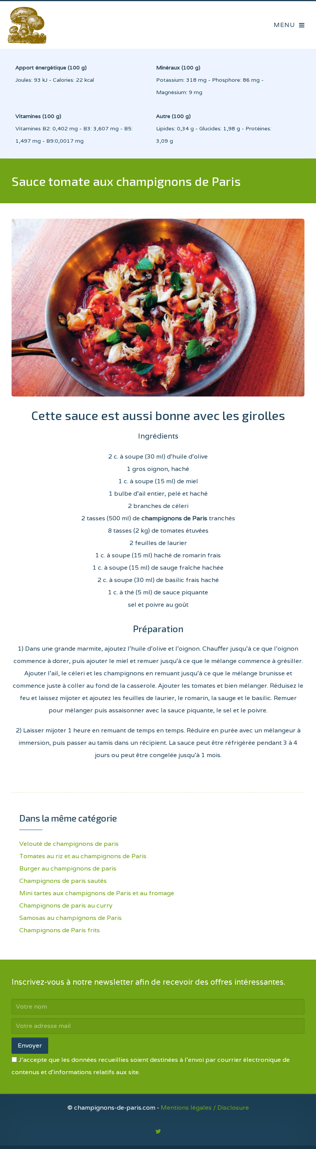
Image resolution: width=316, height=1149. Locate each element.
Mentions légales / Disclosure (205, 1107)
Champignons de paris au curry (66, 905)
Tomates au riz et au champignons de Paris (82, 856)
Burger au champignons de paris (67, 868)
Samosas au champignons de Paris (70, 918)
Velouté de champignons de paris (69, 844)
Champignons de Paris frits (59, 930)
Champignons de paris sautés (63, 881)
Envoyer (30, 1045)
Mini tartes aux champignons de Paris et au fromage (96, 893)
